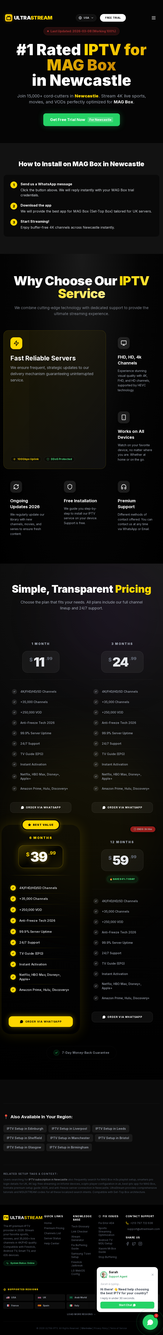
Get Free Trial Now (80, 119)
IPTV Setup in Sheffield (24, 1138)
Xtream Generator (77, 1238)
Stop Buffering (107, 1257)
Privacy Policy (101, 1328)
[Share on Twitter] (134, 1244)
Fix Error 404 (106, 1223)
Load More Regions (80, 1314)
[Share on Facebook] (127, 1244)
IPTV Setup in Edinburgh (25, 1128)
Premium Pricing (54, 1228)
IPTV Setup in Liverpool (69, 1128)
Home (48, 1223)
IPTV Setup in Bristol (113, 1138)
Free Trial (113, 17)
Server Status (52, 1238)
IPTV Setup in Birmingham (69, 1147)
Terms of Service (118, 1328)
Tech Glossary (80, 1226)
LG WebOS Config (78, 1272)
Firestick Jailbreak (77, 1263)
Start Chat (125, 1305)
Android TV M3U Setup (105, 1241)
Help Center (51, 1243)
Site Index (86, 1328)
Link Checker (79, 1231)
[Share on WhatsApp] (140, 1244)
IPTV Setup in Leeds (111, 1128)
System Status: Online (22, 1263)
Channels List (52, 1233)
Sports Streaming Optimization (106, 1232)
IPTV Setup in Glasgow (24, 1147)
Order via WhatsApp (43, 807)
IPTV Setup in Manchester (70, 1138)
